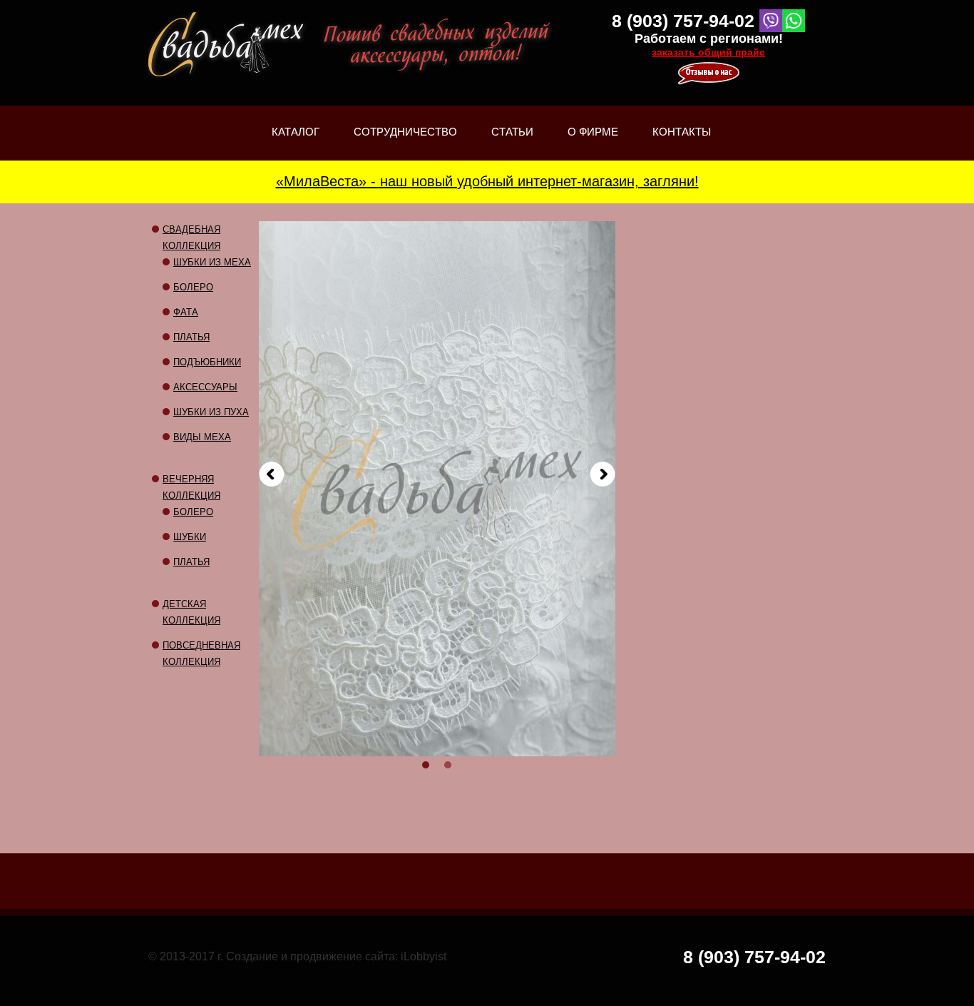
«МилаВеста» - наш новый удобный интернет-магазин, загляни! (487, 181)
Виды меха (202, 437)
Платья (191, 337)
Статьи (512, 143)
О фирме (593, 143)
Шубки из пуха (211, 412)
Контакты (681, 132)
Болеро (193, 287)
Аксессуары (205, 387)
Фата (185, 312)
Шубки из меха (212, 262)
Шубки (189, 537)
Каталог (295, 143)
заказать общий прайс (708, 52)
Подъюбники (207, 362)
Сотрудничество (405, 132)
